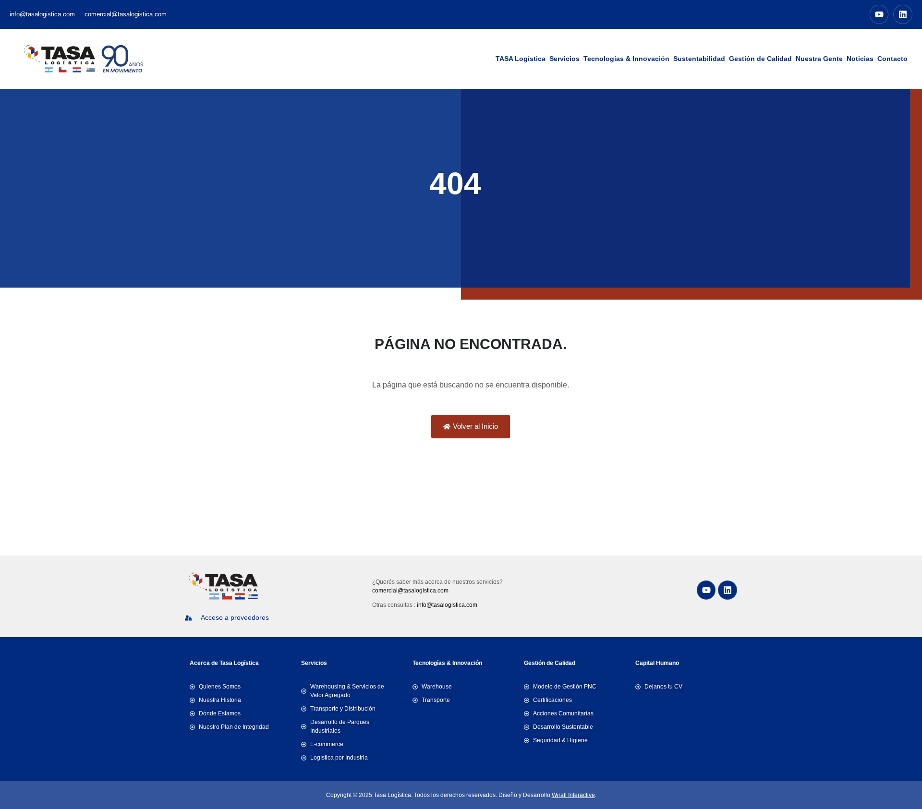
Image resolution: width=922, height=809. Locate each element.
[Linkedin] (902, 14)
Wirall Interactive (573, 795)
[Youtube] (879, 14)
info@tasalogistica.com (447, 605)
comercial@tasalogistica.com (410, 590)
